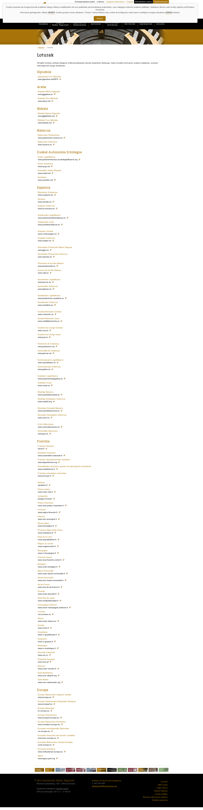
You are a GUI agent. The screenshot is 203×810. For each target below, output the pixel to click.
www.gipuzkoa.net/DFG (48, 79)
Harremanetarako (161, 2)
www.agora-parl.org (47, 758)
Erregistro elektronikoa (115, 2)
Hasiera (41, 47)
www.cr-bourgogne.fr (47, 553)
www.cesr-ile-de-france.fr (49, 587)
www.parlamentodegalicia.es (50, 379)
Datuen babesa (161, 791)
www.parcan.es (45, 282)
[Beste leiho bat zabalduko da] (39, 770)
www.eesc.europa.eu (47, 738)
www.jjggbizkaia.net (46, 116)
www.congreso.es (46, 195)
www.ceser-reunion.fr (47, 669)
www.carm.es (44, 418)
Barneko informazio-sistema (155, 797)
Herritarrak (129, 24)
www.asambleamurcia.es (49, 411)
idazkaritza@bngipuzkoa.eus (104, 786)
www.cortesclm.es (46, 314)
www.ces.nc (43, 655)
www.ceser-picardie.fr (47, 594)
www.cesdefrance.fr (47, 469)
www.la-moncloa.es (46, 208)
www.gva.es (43, 434)
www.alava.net (44, 101)
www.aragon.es (45, 241)
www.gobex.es (44, 369)
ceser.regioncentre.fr (47, 546)
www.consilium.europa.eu (49, 724)
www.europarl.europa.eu (49, 718)
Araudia (160, 24)
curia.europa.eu (45, 745)
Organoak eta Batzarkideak (80, 24)
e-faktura (100, 2)
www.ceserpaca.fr (46, 533)
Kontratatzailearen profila (85, 2)
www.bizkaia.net (45, 123)
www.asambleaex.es (47, 362)
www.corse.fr (44, 628)
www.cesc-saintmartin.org (49, 682)
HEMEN (51, 12)
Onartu (100, 18)
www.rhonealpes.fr (46, 526)
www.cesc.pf (43, 662)
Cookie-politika (161, 794)
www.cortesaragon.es (47, 234)
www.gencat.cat (45, 353)
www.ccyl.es (43, 330)
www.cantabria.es (46, 305)
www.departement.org (48, 462)
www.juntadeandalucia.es (49, 224)
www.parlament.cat (46, 346)
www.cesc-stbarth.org (47, 675)
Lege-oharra (162, 788)
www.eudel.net (44, 173)
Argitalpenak (145, 24)
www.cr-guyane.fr (46, 641)
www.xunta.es (44, 385)
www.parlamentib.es (47, 266)
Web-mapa (163, 785)
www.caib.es (43, 273)
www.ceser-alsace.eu (47, 621)
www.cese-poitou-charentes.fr (51, 505)
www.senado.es (45, 202)
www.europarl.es (45, 704)
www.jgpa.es (43, 250)
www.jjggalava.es (45, 94)
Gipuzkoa (43, 24)
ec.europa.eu (44, 711)
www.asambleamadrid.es (49, 395)
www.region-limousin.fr (48, 512)
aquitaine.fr (43, 485)
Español (130, 2)
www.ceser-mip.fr (45, 492)
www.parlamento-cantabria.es (51, 298)
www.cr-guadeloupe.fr (47, 635)
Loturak (164, 781)
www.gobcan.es (45, 289)
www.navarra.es (45, 144)
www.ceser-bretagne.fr (48, 567)
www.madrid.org (45, 401)
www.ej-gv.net (44, 166)
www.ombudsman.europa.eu (50, 752)
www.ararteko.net (46, 180)
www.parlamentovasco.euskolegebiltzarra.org (58, 159)
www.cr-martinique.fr (47, 648)
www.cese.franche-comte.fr (50, 560)
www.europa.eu (45, 697)
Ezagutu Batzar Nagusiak (60, 24)
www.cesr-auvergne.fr (47, 519)
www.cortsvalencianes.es (49, 427)
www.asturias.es (45, 257)
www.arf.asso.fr (45, 476)
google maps (62, 788)
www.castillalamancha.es (49, 321)
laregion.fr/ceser (45, 499)
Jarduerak (96, 24)
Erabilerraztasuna (160, 800)
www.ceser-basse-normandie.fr (52, 573)
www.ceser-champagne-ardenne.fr (53, 607)
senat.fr (41, 448)
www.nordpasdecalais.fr (48, 601)
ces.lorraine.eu (44, 614)
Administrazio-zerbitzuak (112, 24)
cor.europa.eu (44, 731)
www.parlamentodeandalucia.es (52, 218)
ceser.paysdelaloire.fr (47, 539)
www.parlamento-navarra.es (50, 138)
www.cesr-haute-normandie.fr (51, 580)
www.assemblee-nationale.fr (50, 455)
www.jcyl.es (43, 337)
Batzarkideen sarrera (143, 2)
